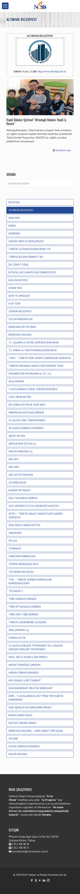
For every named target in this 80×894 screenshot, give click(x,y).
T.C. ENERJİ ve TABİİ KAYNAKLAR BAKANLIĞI (33, 350)
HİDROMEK (14, 233)
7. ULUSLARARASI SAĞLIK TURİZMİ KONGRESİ (33, 389)
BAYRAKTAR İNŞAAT (20, 490)
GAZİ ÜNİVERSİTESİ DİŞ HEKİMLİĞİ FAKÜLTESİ (34, 506)
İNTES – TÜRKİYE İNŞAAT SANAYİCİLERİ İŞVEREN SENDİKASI (36, 515)
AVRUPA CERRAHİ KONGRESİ (24, 672)
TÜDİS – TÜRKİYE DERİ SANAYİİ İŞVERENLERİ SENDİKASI (40, 358)
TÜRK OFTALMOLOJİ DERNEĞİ (25, 606)
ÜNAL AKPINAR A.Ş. (19, 630)
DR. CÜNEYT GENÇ (19, 264)
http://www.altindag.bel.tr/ (51, 71)
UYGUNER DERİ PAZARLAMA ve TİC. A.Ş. (30, 373)
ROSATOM (14, 202)
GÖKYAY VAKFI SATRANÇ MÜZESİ (26, 241)
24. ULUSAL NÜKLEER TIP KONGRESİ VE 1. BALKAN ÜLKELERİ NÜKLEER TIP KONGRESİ (36, 647)
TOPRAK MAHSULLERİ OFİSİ (23, 564)
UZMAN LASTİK (17, 638)
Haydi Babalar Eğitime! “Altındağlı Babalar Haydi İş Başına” (36, 122)
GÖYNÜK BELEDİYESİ (20, 311)
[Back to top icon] (72, 886)
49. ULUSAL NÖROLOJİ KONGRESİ (26, 428)
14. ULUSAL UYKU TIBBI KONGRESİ (27, 420)
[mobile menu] (5, 6)
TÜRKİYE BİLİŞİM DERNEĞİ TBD (26, 257)
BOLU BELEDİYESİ (18, 280)
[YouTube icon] (40, 880)
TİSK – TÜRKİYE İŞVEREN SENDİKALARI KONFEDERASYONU (30, 581)
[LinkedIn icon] (44, 880)
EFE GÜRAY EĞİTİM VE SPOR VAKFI (27, 404)
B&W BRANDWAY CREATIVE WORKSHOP (30, 688)
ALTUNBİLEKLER (17, 482)
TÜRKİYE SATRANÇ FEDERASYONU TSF (30, 249)
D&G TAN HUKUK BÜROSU (23, 498)
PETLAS (13, 540)
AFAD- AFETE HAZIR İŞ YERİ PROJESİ (28, 657)
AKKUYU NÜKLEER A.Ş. (21, 451)
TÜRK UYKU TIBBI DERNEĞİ (23, 614)
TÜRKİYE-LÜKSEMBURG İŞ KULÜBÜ (27, 622)
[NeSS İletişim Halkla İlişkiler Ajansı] (40, 6)
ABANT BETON (17, 436)
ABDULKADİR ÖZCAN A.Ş (22, 443)
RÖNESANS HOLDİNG (20, 334)
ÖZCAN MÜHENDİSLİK (21, 319)
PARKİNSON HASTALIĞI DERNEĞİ (26, 412)
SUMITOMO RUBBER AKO (22, 556)
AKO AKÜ (13, 459)
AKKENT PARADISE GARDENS (25, 665)
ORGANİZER (15, 533)
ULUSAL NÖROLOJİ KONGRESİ (24, 746)
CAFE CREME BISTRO (20, 397)
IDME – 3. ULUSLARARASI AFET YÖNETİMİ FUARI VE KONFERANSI (36, 697)
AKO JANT (14, 467)
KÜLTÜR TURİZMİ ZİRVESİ (22, 723)
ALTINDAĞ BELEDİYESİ (21, 210)
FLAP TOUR (14, 303)
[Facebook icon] (31, 880)
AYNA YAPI (14, 218)
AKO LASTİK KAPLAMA (21, 474)
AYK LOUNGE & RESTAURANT (25, 680)
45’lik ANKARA (16, 381)
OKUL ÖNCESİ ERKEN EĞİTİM (24, 525)
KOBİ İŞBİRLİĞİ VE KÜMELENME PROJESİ (30, 707)
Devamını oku (63, 150)
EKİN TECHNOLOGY (19, 295)
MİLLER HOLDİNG (18, 754)
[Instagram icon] (48, 880)
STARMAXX (15, 548)
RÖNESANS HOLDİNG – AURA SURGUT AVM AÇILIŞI (36, 731)
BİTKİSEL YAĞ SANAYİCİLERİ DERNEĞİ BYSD (32, 272)
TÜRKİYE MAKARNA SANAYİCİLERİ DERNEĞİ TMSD (36, 366)
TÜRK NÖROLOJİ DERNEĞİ (23, 599)
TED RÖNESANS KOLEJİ (21, 572)
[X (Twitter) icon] (36, 880)
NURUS (12, 225)
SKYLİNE (13, 738)
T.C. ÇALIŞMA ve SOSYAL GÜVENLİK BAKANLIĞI (34, 342)
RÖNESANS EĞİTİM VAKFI (22, 327)
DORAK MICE (16, 288)
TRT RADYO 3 (16, 591)
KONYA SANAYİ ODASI (20, 715)
